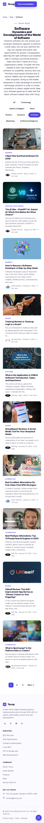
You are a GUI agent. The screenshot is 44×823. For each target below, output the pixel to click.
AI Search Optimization (12, 743)
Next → (31, 685)
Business (21, 115)
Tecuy (11, 4)
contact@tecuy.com (14, 798)
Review (9, 115)
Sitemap (24, 818)
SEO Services (8, 735)
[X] (10, 723)
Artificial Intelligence (29, 121)
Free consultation (26, 4)
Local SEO (7, 747)
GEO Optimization (10, 739)
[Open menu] (40, 4)
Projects (6, 775)
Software (34, 115)
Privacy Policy (8, 818)
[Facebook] (16, 723)
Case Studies (8, 771)
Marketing (10, 121)
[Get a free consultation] (39, 818)
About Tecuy (8, 767)
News (32, 109)
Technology (26, 102)
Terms (17, 818)
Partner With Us (9, 782)
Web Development (10, 755)
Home (5, 17)
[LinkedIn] (5, 723)
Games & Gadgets (16, 109)
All (14, 102)
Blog (11, 17)
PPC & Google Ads (10, 751)
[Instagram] (22, 723)
